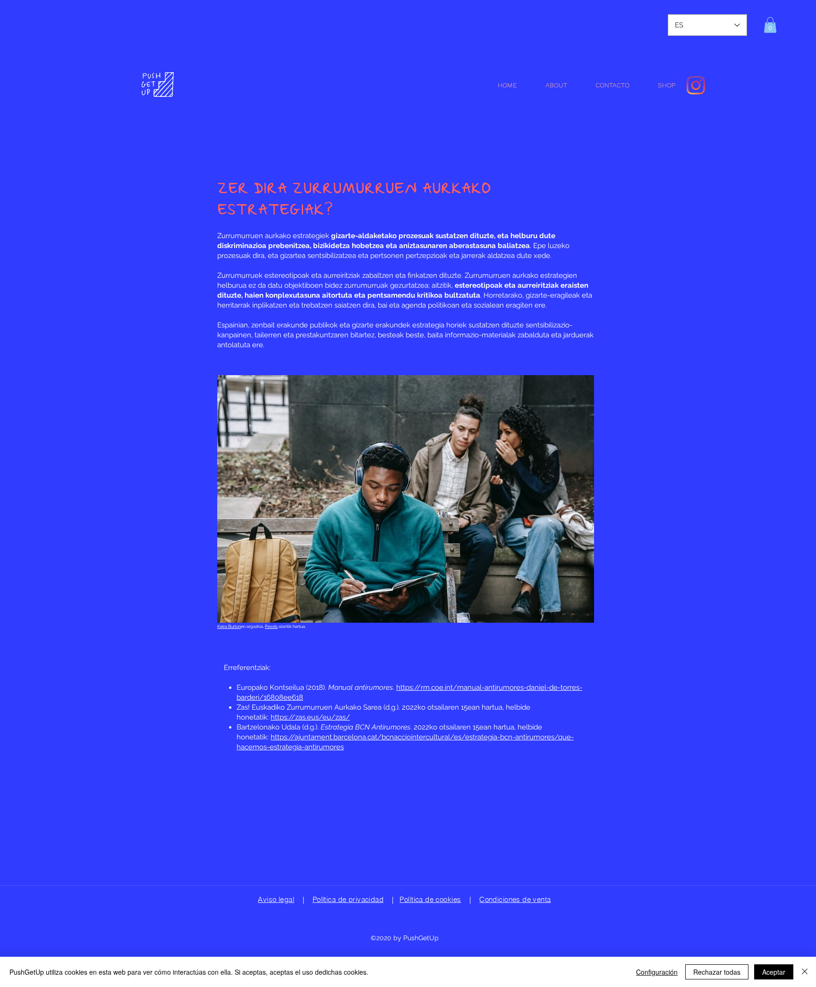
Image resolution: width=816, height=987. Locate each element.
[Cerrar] (804, 971)
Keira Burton (229, 626)
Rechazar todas (716, 972)
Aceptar (773, 972)
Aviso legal (276, 899)
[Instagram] (696, 85)
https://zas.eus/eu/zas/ (310, 717)
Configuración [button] (657, 972)
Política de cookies (430, 899)
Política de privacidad (348, 899)
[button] (770, 25)
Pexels (271, 626)
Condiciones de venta (515, 899)
